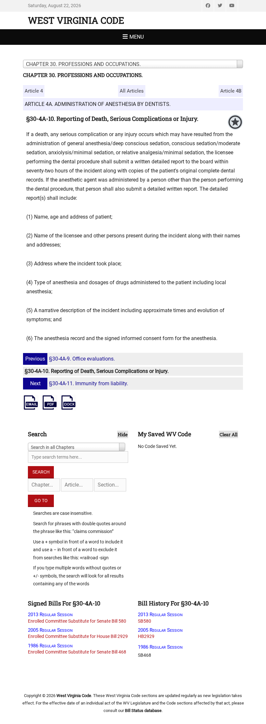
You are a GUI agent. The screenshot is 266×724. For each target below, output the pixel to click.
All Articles (132, 91)
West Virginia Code (76, 20)
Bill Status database (143, 710)
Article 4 (34, 91)
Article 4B (230, 91)
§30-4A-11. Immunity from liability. (79, 383)
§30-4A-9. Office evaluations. (70, 359)
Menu (136, 37)
